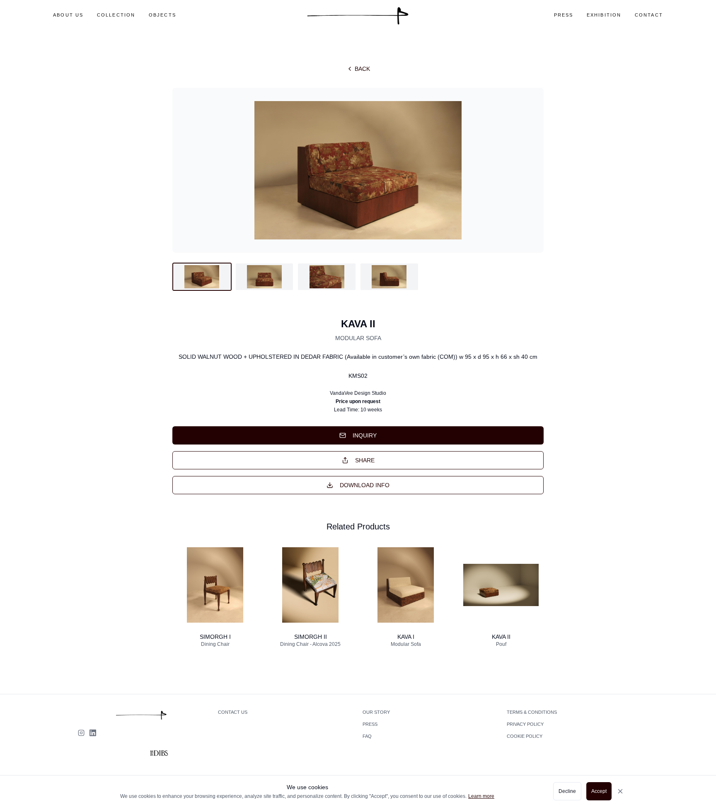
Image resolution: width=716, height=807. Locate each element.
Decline (567, 791)
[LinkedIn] (93, 733)
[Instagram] (81, 733)
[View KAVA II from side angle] (264, 277)
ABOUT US (68, 15)
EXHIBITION (604, 15)
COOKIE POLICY (524, 736)
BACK (362, 68)
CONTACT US (232, 712)
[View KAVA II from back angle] (326, 277)
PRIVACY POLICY (525, 724)
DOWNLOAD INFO (364, 485)
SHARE (365, 460)
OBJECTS (162, 15)
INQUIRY (365, 435)
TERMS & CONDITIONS (532, 712)
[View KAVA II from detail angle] (389, 277)
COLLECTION (116, 15)
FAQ (367, 736)
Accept (599, 791)
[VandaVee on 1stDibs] (158, 753)
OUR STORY (376, 712)
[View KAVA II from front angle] (202, 277)
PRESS (563, 15)
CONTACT (649, 15)
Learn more (481, 796)
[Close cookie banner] (626, 791)
